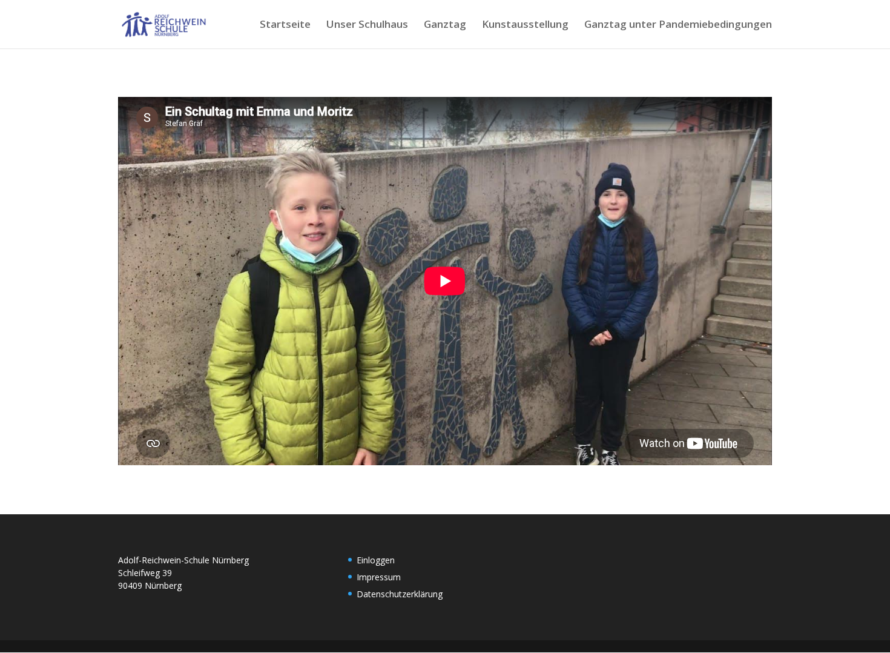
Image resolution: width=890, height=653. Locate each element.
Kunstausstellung (525, 25)
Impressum (379, 577)
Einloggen (376, 560)
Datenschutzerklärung (400, 594)
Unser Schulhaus (367, 25)
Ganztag (445, 25)
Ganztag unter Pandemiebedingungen (678, 25)
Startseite (285, 25)
